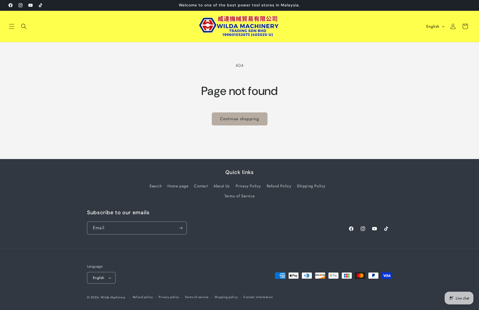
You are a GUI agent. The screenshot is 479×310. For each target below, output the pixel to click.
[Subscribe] (180, 228)
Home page (177, 186)
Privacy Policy (248, 186)
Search (155, 186)
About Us (221, 186)
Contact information (258, 297)
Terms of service (197, 297)
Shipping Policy (311, 186)
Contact (201, 186)
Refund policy (143, 297)
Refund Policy (279, 186)
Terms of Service (240, 196)
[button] (12, 26)
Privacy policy (169, 297)
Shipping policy (226, 297)
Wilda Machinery (113, 297)
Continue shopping (239, 119)
